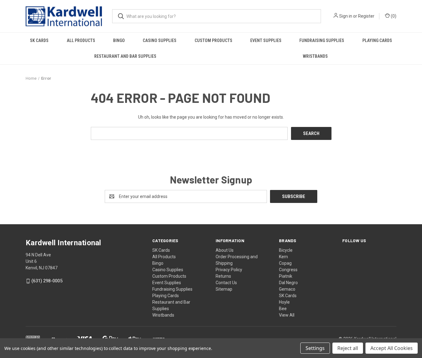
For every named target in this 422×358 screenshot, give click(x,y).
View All (286, 315)
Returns (223, 276)
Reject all (347, 348)
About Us (225, 250)
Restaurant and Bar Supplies (125, 56)
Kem (283, 256)
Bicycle (286, 250)
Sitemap (224, 289)
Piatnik (285, 276)
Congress (288, 269)
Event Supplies (265, 40)
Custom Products (213, 40)
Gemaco (287, 289)
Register (366, 16)
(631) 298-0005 (47, 281)
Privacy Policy (229, 269)
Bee (283, 308)
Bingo (119, 40)
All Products (81, 40)
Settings (315, 348)
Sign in (345, 16)
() (393, 16)
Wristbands (315, 56)
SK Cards (39, 40)
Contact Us (226, 282)
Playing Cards (377, 40)
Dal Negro (288, 282)
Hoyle (284, 302)
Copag (285, 263)
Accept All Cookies (391, 348)
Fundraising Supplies (321, 40)
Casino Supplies (159, 40)
